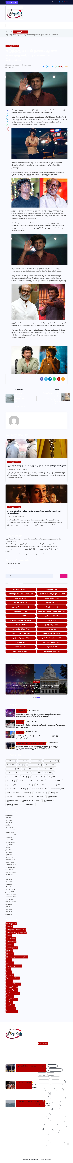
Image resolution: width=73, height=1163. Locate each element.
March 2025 (9, 857)
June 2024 (9, 879)
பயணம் (51, 629)
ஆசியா (20, 598)
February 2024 (10, 889)
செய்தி (20, 625)
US (30, 797)
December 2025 (11, 835)
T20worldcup (13, 793)
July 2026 (8, 818)
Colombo (50, 765)
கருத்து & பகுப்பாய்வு (20, 620)
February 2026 (10, 830)
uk (9, 797)
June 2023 (9, 909)
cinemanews (35, 765)
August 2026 (9, 815)
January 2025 (10, 862)
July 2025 (8, 847)
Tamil (27, 793)
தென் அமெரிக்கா (20, 629)
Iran (26, 777)
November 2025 (11, 837)
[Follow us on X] (48, 66)
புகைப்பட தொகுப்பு (20, 633)
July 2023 (8, 907)
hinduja (12, 469)
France (25, 773)
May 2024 (9, 882)
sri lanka (11, 789)
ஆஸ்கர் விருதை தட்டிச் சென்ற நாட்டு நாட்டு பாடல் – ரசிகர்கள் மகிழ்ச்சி (36, 466)
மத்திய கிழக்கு (20, 638)
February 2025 (10, 860)
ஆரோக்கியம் (20, 602)
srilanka (24, 789)
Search (64, 576)
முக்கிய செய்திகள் (51, 638)
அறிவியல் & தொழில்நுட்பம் (51, 594)
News (40, 781)
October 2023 (10, 899)
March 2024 (9, 887)
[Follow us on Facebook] (43, 66)
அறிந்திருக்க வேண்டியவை (20, 594)
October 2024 (10, 870)
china (22, 765)
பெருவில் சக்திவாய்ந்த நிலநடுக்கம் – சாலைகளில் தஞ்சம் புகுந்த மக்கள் (31, 544)
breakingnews (52, 761)
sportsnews (54, 785)
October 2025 (10, 840)
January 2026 (10, 832)
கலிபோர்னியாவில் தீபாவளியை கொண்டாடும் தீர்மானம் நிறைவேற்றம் (31, 546)
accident (11, 761)
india (49, 773)
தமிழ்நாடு (51, 625)
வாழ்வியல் (51, 647)
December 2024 (11, 865)
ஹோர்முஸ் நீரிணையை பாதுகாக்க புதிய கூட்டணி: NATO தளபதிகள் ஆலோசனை (31, 1111)
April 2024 (9, 884)
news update (54, 781)
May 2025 (9, 852)
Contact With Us (44, 1039)
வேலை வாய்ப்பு (52, 651)
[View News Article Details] (14, 13)
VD (10, 517)
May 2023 (9, 912)
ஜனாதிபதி (49, 801)
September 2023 (11, 902)
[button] (33, 697)
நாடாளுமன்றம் (14, 805)
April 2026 (9, 825)
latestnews (39, 777)
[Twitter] (62, 2)
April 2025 (9, 855)
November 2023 (11, 897)
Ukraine (20, 797)
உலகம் (20, 616)
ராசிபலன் (20, 642)
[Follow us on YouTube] (20, 1055)
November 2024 (11, 867)
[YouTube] (64, 2)
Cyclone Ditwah (30, 769)
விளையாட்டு (20, 651)
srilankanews (57, 789)
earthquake (12, 773)
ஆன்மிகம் (52, 602)
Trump (54, 793)
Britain (10, 765)
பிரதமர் (30, 805)
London (11, 781)
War (40, 797)
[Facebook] (59, 2)
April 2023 (9, 914)
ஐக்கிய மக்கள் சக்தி (31, 801)
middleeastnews (26, 781)
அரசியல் (52, 589)
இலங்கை (20, 611)
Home (8, 32)
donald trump (46, 769)
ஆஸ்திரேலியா (20, 607)
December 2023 (11, 894)
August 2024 (9, 874)
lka (52, 777)
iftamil (37, 773)
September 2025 (11, 842)
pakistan (11, 785)
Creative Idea (43, 1043)
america (24, 761)
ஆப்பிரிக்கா (52, 598)
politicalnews (26, 785)
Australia (36, 761)
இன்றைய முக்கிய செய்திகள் (52, 611)
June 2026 (9, 820)
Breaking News (20, 589)
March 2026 (9, 827)
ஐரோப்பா (51, 616)
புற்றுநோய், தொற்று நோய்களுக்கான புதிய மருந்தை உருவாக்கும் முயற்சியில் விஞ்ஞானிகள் (33, 540)
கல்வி (52, 620)
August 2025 (9, 845)
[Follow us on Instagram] (13, 1055)
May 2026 (9, 823)
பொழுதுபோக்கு (20, 32)
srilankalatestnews (39, 789)
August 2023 (9, 904)
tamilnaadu (41, 793)
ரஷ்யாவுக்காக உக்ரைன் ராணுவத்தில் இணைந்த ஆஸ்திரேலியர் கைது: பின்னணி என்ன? (35, 550)
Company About (44, 1035)
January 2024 (10, 892)
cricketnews (13, 769)
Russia (40, 785)
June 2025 (9, 850)
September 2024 (11, 872)
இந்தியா (52, 607)
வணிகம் (20, 647)
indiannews (13, 777)
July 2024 (8, 877)
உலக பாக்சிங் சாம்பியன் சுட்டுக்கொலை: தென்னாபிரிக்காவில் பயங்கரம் (32, 554)
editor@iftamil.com (13, 1050)
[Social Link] (66, 2)
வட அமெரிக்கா (51, 642)
